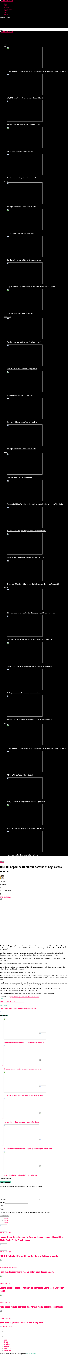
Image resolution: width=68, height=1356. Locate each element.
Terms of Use (7, 1350)
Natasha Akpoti (34, 997)
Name (2, 1202)
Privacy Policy (7, 1348)
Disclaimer (6, 1346)
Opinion (6, 11)
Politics (6, 12)
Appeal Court (14, 997)
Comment (3, 1199)
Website (2, 1209)
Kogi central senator (24, 997)
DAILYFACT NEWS (5, 897)
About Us (6, 1342)
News (5, 5)
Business (6, 7)
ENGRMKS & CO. (31, 1354)
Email (2, 1206)
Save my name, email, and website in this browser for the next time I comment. (26, 1212)
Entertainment (8, 9)
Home (5, 4)
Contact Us (7, 1344)
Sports (6, 14)
